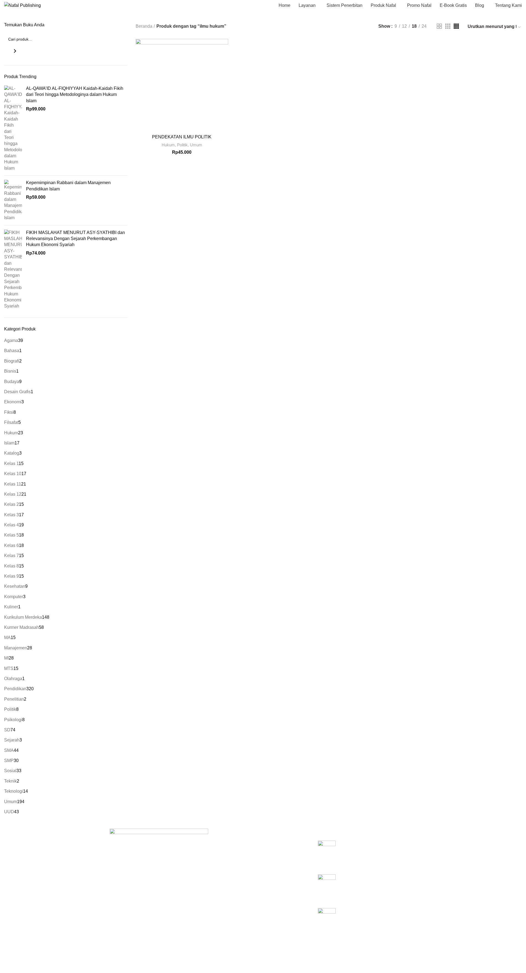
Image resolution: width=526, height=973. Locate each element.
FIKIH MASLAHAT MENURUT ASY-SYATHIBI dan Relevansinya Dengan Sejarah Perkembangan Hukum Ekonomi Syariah (75, 238)
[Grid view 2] (439, 26)
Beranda (144, 26)
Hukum (168, 144)
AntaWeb (199, 950)
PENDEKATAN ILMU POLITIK (181, 137)
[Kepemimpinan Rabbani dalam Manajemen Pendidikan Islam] (13, 200)
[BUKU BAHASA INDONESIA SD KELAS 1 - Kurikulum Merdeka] (327, 853)
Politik (182, 144)
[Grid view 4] (456, 26)
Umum (196, 144)
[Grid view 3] (447, 26)
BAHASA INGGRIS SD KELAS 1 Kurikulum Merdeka (372, 914)
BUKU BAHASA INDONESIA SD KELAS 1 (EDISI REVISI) (372, 880)
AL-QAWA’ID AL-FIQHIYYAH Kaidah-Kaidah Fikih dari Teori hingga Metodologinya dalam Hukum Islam (74, 94)
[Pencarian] (15, 51)
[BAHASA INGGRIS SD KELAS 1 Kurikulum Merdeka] (327, 920)
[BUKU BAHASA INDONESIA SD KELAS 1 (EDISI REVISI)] (327, 887)
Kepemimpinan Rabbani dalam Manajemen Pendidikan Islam (68, 185)
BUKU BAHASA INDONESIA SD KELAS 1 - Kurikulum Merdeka (372, 846)
